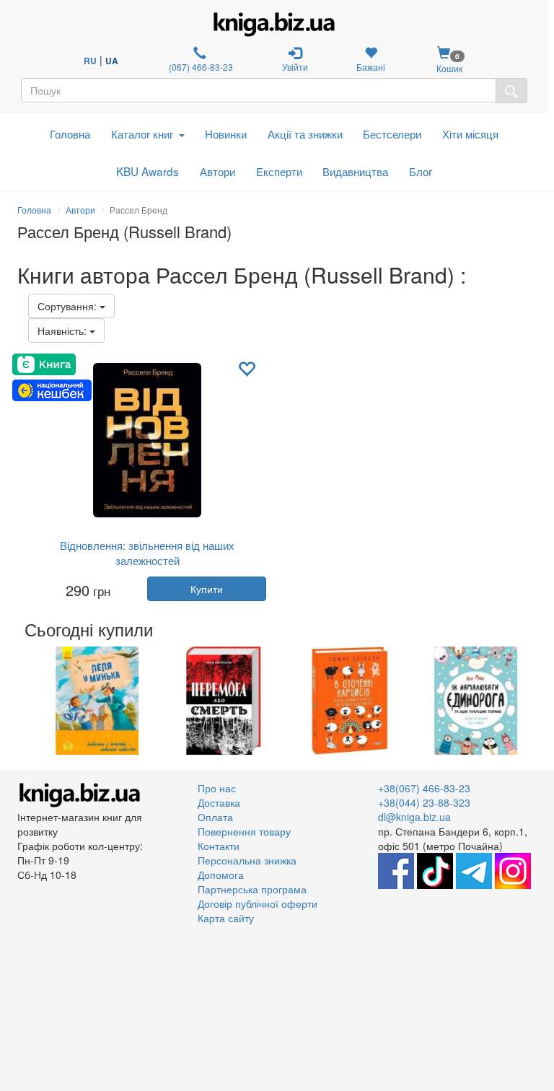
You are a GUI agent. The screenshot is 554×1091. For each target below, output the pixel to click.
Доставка (219, 802)
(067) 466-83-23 (200, 67)
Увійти (295, 67)
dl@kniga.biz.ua (414, 817)
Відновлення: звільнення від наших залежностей (147, 553)
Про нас (217, 788)
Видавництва (355, 171)
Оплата (215, 817)
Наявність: (63, 330)
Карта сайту (226, 918)
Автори (217, 171)
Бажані (370, 67)
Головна (70, 133)
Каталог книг (142, 133)
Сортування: (69, 306)
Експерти (279, 171)
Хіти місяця (470, 133)
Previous (19, 701)
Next (535, 701)
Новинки (226, 133)
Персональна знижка (247, 860)
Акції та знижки (305, 133)
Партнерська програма (252, 889)
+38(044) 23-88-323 (424, 802)
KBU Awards (147, 171)
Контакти (218, 845)
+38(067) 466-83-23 (424, 788)
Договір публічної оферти (257, 903)
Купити (206, 589)
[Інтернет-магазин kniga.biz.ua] (274, 24)
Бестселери (392, 133)
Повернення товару (244, 831)
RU (90, 60)
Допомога (221, 874)
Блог (420, 171)
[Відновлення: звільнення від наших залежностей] (147, 440)
